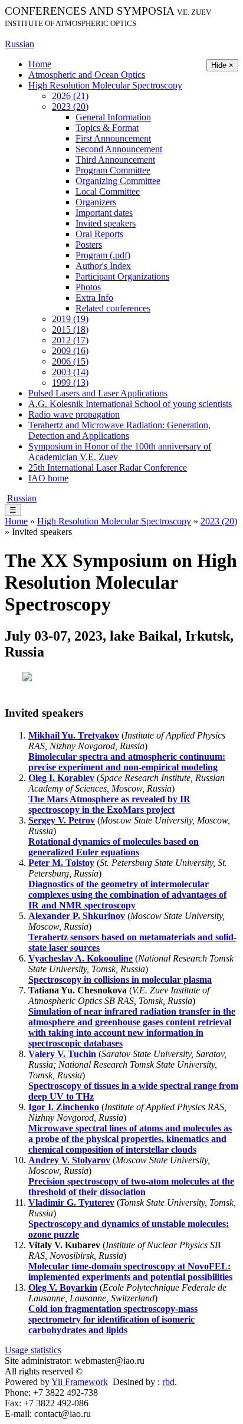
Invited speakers (105, 223)
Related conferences (112, 308)
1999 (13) (70, 383)
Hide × (222, 65)
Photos (88, 287)
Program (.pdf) (102, 255)
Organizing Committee (117, 181)
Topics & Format (107, 128)
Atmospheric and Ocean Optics (86, 75)
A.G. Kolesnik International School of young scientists (130, 404)
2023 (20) (70, 106)
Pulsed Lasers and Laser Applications (98, 393)
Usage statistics (33, 1350)
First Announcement (113, 138)
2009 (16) (70, 351)
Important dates (104, 213)
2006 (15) (70, 361)
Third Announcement (115, 160)
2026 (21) (70, 96)
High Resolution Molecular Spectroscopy (105, 85)
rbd (168, 1382)
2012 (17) (70, 340)
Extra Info (94, 298)
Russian (19, 44)
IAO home (48, 478)
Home (39, 64)
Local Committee (107, 191)
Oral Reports (99, 234)
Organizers (95, 202)
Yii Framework (79, 1382)
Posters (88, 244)
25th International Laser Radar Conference (107, 467)
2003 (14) (70, 372)
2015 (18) (70, 329)
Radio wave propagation (74, 414)
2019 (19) (70, 319)
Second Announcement (118, 149)
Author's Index (103, 266)
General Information (113, 117)
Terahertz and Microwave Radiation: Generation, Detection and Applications (119, 430)
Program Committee (112, 170)
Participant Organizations (122, 276)
